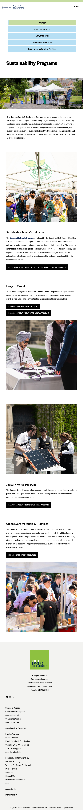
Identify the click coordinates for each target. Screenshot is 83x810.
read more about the (28, 505)
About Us (9, 772)
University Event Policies (15, 779)
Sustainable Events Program (21, 238)
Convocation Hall (12, 715)
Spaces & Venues (12, 708)
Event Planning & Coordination (17, 741)
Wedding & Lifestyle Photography (18, 765)
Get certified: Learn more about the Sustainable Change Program (37, 267)
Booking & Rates (12, 722)
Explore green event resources (22, 555)
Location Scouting (12, 761)
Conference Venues (13, 719)
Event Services (11, 737)
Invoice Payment (12, 734)
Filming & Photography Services (18, 758)
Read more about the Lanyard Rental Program (28, 313)
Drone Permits (11, 768)
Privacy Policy (11, 794)
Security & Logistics (13, 752)
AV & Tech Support (13, 748)
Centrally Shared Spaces (15, 711)
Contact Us (10, 776)
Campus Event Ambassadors (17, 745)
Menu (76, 7)
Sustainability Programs (15, 728)
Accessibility (10, 789)
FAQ (7, 783)
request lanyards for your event (23, 306)
